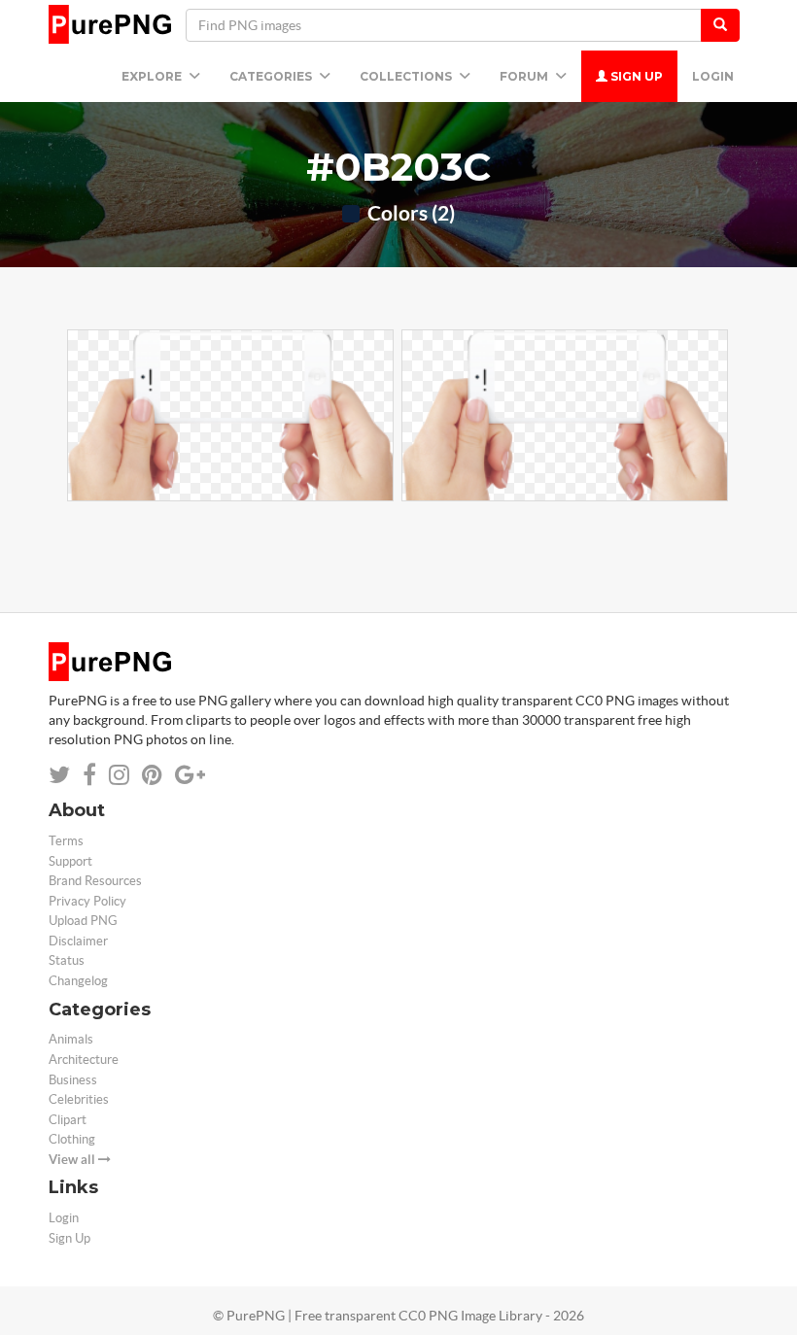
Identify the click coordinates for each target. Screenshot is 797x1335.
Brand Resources (95, 880)
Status (67, 960)
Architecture (84, 1059)
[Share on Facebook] (89, 775)
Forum (525, 76)
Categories (272, 76)
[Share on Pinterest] (152, 775)
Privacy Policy (87, 901)
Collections (407, 76)
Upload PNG (83, 920)
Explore (153, 76)
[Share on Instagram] (119, 775)
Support (70, 861)
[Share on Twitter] (59, 775)
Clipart (68, 1119)
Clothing (72, 1139)
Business (73, 1080)
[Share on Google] (190, 775)
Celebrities (79, 1099)
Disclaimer (78, 941)
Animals (71, 1039)
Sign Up (635, 76)
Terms (66, 841)
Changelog (78, 981)
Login (713, 76)
